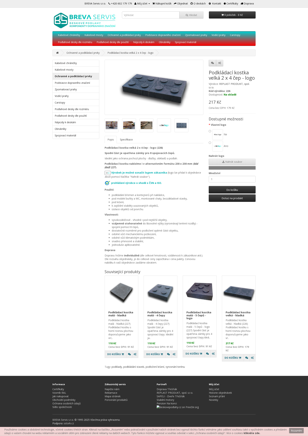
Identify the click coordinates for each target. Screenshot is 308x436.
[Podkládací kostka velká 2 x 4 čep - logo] (154, 87)
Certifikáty (58, 389)
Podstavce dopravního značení (163, 35)
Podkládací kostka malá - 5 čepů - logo (198, 315)
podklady (117, 366)
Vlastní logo (218, 124)
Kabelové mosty (93, 35)
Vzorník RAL (59, 392)
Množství (214, 173)
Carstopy (235, 35)
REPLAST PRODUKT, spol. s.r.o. (175, 392)
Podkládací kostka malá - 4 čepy (159, 313)
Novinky (213, 400)
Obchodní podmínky (63, 400)
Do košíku (232, 190)
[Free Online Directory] (178, 407)
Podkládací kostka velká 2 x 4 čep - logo (130, 52)
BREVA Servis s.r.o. (95, 3)
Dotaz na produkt (232, 198)
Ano (225, 145)
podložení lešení (155, 366)
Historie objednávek (220, 392)
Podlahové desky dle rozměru (75, 42)
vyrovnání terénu (175, 366)
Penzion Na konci (167, 403)
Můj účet (214, 389)
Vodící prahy (218, 35)
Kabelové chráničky (69, 35)
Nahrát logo (216, 156)
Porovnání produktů (116, 400)
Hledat (192, 15)
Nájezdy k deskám (143, 42)
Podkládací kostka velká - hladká (238, 313)
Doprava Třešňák (167, 389)
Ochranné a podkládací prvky (124, 35)
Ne (225, 134)
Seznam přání (217, 396)
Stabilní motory (165, 400)
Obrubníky (164, 42)
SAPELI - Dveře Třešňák (171, 396)
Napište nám (112, 389)
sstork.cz (69, 423)
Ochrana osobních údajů (66, 403)
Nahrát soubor (233, 161)
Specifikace (126, 139)
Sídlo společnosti (62, 407)
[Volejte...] (109, 3)
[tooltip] (129, 354)
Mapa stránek (112, 396)
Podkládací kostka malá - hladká (120, 313)
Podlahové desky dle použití (113, 42)
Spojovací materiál (185, 42)
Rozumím (296, 430)
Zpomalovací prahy (196, 35)
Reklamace (111, 392)
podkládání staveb (133, 366)
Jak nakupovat (60, 396)
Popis (110, 139)
